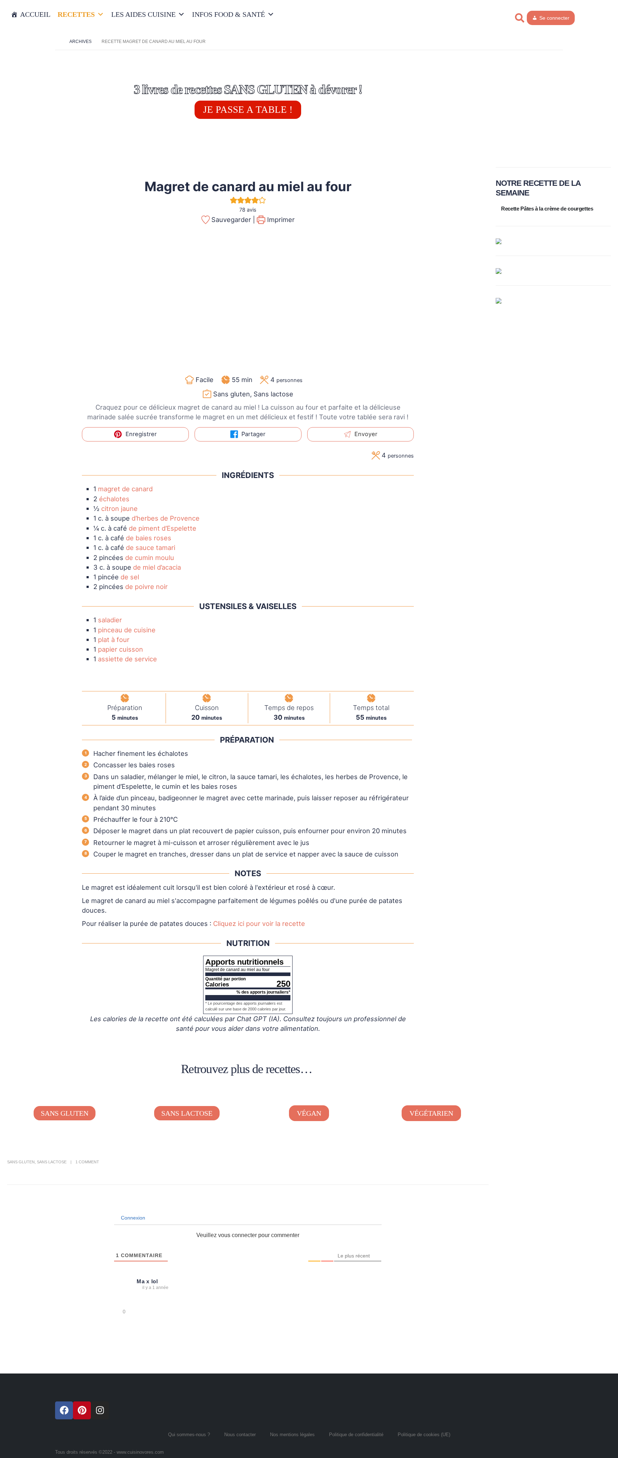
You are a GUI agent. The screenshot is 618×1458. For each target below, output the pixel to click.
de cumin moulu (149, 557)
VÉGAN (309, 1113)
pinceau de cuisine (127, 630)
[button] (519, 18)
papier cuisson (120, 649)
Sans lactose (52, 1162)
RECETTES (76, 14)
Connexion (132, 1218)
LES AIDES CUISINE (143, 14)
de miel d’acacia (157, 567)
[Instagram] (100, 1410)
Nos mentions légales (292, 1434)
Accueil (35, 14)
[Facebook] (64, 1410)
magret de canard (125, 489)
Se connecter (554, 18)
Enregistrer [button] (140, 434)
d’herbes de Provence (166, 518)
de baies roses (148, 538)
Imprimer (280, 219)
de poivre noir (146, 586)
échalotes (114, 499)
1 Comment (87, 1162)
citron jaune (119, 508)
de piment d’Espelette (162, 528)
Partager (252, 434)
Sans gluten (21, 1162)
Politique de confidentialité (356, 1434)
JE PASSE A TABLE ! (248, 109)
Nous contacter (240, 1434)
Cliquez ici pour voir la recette (259, 923)
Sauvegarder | (232, 219)
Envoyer (365, 434)
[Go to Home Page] (57, 41)
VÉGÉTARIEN (431, 1113)
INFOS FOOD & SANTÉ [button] (228, 14)
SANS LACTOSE (186, 1113)
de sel (130, 577)
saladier (110, 620)
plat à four (113, 639)
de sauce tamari (150, 547)
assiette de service (127, 659)
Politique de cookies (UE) (424, 1434)
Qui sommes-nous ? (189, 1434)
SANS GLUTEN (64, 1113)
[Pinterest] (82, 1410)
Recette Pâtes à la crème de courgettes (547, 209)
